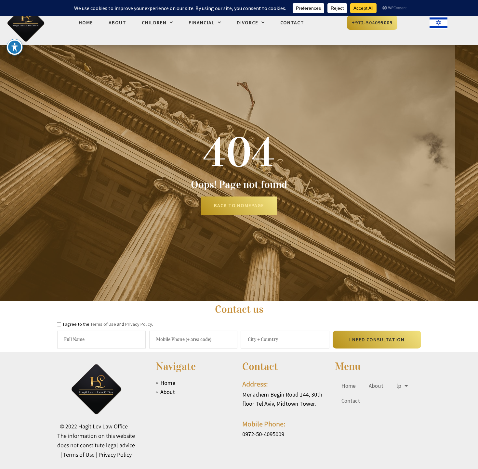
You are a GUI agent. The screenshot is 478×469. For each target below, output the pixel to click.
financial (202, 22)
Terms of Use (103, 324)
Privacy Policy (138, 324)
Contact (292, 22)
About (117, 22)
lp (398, 385)
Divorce (247, 22)
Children (154, 22)
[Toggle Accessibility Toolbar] (14, 47)
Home (86, 22)
